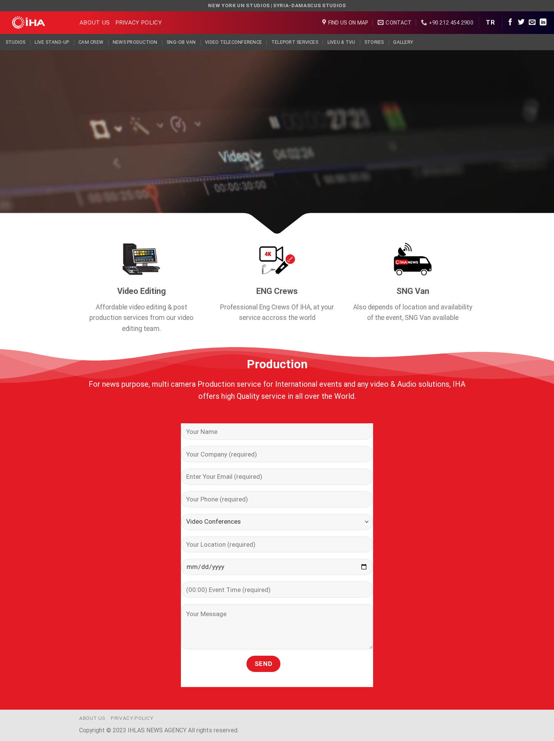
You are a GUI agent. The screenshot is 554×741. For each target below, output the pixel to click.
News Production (135, 42)
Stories (374, 42)
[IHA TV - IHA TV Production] (37, 22)
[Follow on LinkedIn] (543, 22)
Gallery (403, 42)
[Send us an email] (532, 22)
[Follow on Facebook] (510, 22)
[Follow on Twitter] (521, 22)
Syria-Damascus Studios (309, 5)
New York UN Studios (239, 5)
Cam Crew (90, 42)
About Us (95, 22)
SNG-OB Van (181, 42)
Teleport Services (294, 42)
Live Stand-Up (52, 42)
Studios (16, 42)
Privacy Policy (138, 22)
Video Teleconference (233, 42)
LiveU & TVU (341, 42)
